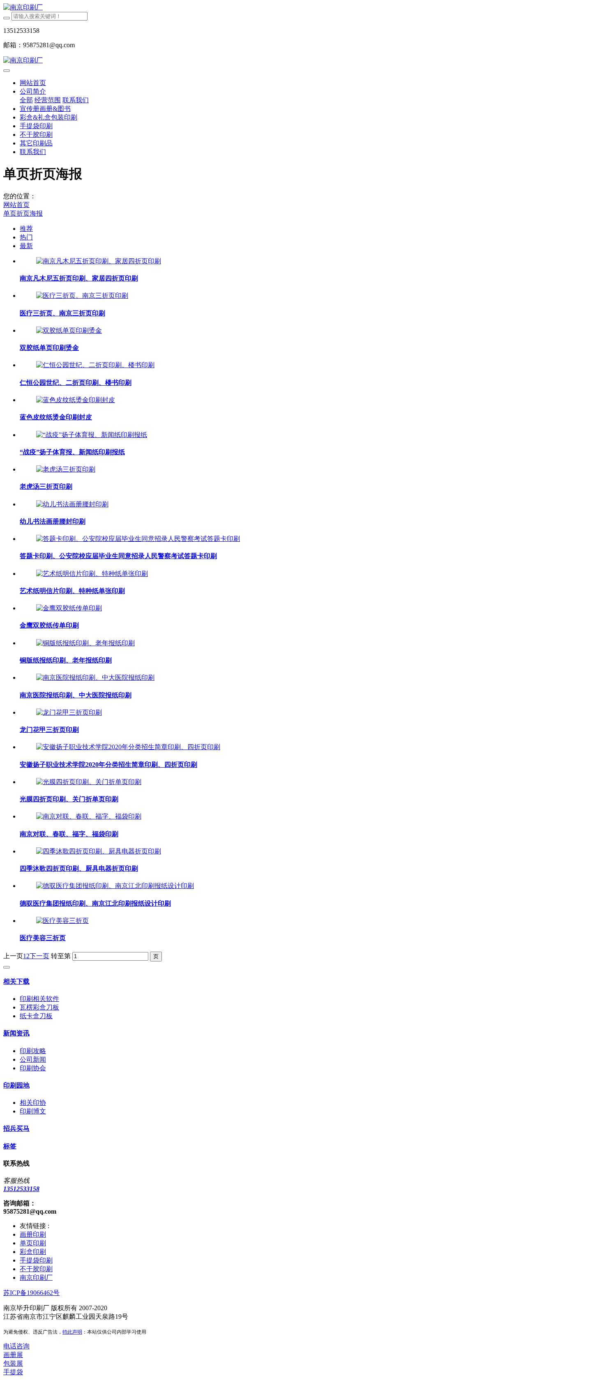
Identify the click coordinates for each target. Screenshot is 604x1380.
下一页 (39, 955)
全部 (26, 100)
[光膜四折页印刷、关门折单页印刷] (88, 781)
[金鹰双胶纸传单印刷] (69, 608)
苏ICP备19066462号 (31, 1292)
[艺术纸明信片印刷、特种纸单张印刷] (92, 573)
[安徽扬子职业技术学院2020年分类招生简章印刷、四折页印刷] (128, 746)
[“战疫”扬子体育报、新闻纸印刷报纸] (91, 434)
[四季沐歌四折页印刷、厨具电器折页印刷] (98, 851)
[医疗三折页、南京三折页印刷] (82, 295)
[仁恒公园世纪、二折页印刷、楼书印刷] (95, 364)
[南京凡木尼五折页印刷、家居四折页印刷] (98, 261)
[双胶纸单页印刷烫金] (69, 330)
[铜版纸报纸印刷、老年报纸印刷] (85, 642)
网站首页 (33, 82)
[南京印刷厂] (302, 7)
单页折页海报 (23, 213)
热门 (26, 237)
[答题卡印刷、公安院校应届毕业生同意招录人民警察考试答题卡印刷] (138, 538)
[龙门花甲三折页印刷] (69, 712)
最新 (26, 245)
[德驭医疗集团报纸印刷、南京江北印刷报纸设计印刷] (115, 885)
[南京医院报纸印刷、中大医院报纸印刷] (95, 677)
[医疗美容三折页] (62, 920)
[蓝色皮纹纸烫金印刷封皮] (75, 399)
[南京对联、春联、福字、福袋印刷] (88, 816)
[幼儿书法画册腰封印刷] (72, 504)
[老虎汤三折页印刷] (65, 469)
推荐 (26, 228)
